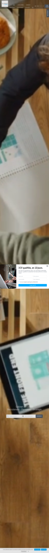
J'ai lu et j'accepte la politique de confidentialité (29, 282)
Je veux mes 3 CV (33, 285)
